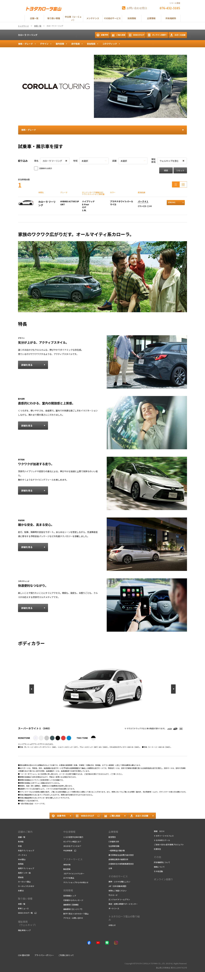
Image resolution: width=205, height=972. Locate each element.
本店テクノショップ (26, 850)
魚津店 (20, 841)
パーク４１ (143, 201)
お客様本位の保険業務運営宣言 (121, 863)
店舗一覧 (21, 837)
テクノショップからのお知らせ (75, 882)
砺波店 (20, 877)
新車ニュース (23, 908)
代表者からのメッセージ (73, 900)
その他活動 (158, 871)
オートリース (114, 908)
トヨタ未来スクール (162, 840)
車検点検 (67, 864)
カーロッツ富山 (24, 881)
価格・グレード (25, 43)
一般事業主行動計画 (117, 850)
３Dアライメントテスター (73, 873)
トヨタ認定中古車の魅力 (73, 837)
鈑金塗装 (67, 869)
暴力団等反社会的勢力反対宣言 (121, 855)
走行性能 (75, 43)
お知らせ (112, 925)
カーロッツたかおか (26, 886)
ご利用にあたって (66, 955)
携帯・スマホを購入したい (119, 881)
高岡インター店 (24, 872)
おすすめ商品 (68, 878)
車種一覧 (21, 904)
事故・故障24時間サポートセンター (123, 904)
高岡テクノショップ (26, 868)
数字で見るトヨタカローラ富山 (76, 913)
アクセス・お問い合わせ (73, 918)
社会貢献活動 (114, 846)
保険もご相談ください (118, 890)
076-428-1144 (145, 206)
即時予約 (171, 202)
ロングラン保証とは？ (72, 841)
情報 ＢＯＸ (159, 831)
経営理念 (112, 837)
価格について (159, 866)
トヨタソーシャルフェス (164, 835)
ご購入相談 (120, 35)
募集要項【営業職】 (71, 904)
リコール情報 (174, 3)
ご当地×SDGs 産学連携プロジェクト (169, 844)
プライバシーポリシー (44, 955)
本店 (20, 846)
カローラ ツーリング (27, 34)
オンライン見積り (159, 35)
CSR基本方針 (114, 841)
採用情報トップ (69, 895)
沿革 (110, 868)
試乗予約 (104, 35)
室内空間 (60, 43)
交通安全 (157, 849)
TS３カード (113, 895)
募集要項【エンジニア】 (73, 909)
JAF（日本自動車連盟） (118, 886)
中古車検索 (67, 850)
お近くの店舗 (180, 35)
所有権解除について (162, 862)
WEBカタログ (138, 35)
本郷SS (21, 890)
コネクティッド (109, 43)
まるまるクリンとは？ (72, 846)
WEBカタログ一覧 (25, 913)
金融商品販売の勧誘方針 (118, 859)
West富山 (22, 859)
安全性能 (91, 43)
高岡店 (20, 863)
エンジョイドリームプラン (119, 899)
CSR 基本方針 (24, 955)
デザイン (44, 43)
